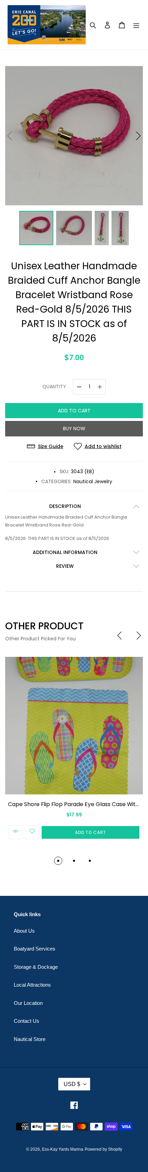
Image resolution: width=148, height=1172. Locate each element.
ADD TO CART (74, 410)
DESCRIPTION (65, 506)
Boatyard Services (34, 949)
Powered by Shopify (103, 1149)
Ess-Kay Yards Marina (62, 1149)
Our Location (28, 1003)
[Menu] (136, 25)
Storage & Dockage (36, 967)
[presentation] (119, 635)
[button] (138, 136)
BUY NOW (74, 428)
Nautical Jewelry (92, 481)
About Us (24, 931)
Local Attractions (32, 985)
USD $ (72, 1084)
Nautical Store (29, 1039)
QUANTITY (54, 386)
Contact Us (26, 1021)
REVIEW (65, 566)
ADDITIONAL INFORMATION (65, 552)
